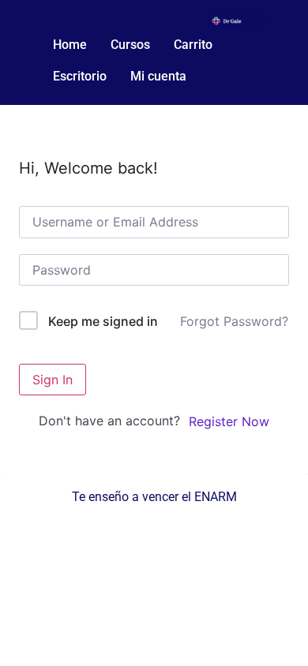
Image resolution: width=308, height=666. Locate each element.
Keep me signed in (103, 321)
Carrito (193, 44)
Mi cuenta (158, 76)
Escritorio (80, 76)
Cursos (130, 44)
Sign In (52, 379)
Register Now (229, 421)
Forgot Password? (234, 321)
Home (70, 44)
